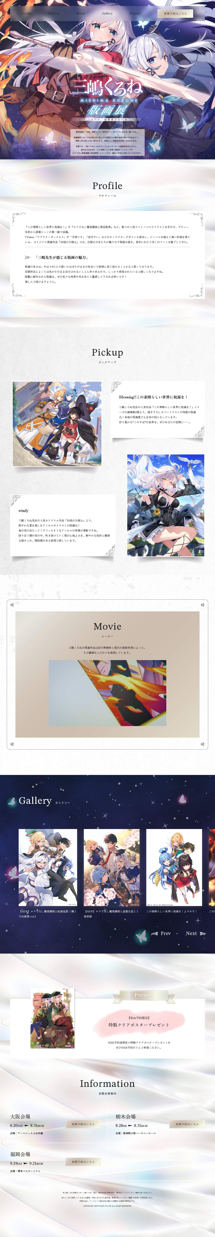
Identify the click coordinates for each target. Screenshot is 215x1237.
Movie (80, 13)
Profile (26, 13)
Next (191, 933)
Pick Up (53, 13)
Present (135, 13)
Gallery (107, 13)
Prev (166, 933)
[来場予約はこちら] (83, 1124)
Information (175, 13)
